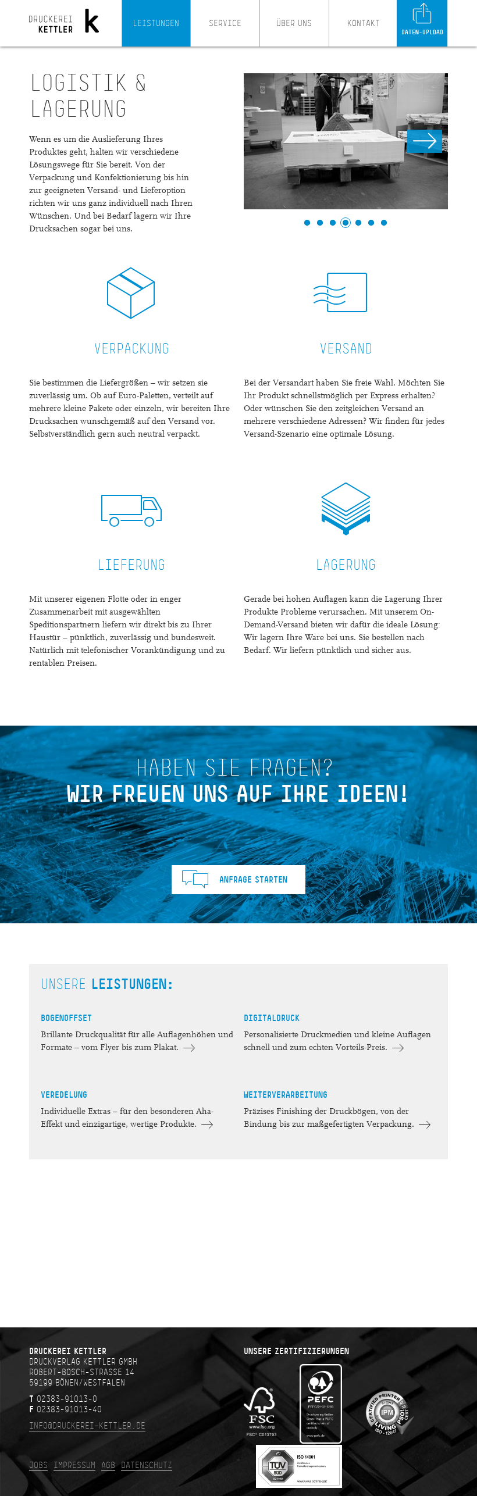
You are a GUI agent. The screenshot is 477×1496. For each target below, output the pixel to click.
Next (424, 141)
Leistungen (156, 23)
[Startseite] (64, 44)
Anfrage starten (253, 879)
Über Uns (294, 23)
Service (225, 23)
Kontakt (363, 23)
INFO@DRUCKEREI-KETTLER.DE (87, 1425)
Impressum (74, 1465)
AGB (108, 1465)
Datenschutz (146, 1465)
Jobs (38, 1465)
